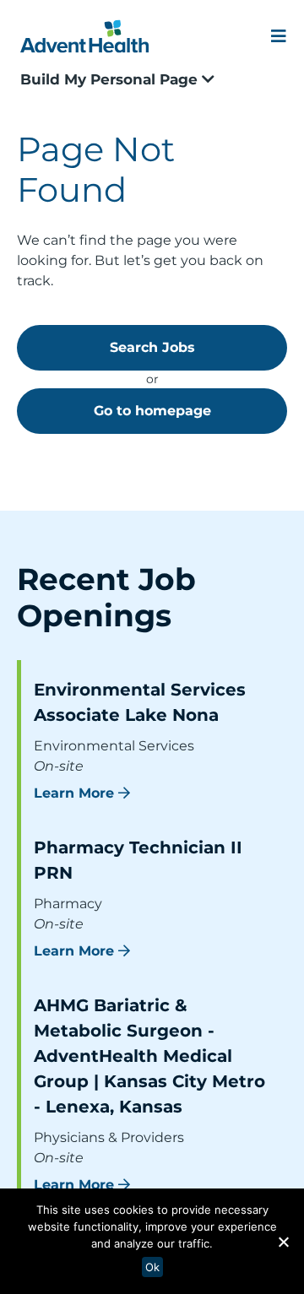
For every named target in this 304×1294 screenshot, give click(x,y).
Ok (152, 1267)
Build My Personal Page (111, 79)
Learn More (74, 793)
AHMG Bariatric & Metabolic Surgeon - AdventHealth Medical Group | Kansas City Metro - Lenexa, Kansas (149, 1056)
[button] (282, 1241)
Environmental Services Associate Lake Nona (140, 702)
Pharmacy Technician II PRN (138, 860)
